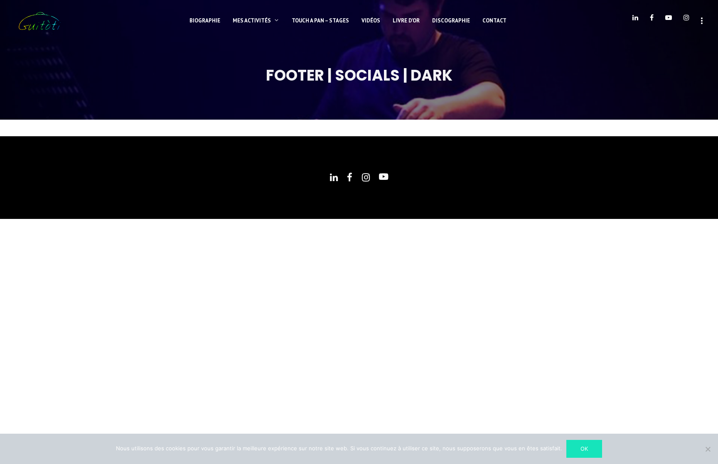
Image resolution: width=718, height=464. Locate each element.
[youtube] (668, 20)
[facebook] (652, 20)
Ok (584, 448)
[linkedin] (635, 20)
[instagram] (686, 20)
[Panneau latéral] (702, 19)
